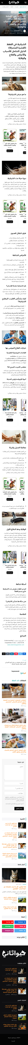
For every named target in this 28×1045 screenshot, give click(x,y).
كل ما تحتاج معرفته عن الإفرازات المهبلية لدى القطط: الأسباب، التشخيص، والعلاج (9, 835)
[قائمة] (25, 2)
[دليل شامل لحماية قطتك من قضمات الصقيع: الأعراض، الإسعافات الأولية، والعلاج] (14, 716)
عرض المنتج (9, 151)
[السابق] (4, 142)
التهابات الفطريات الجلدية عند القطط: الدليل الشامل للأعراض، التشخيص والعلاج (14, 702)
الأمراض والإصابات (22, 12)
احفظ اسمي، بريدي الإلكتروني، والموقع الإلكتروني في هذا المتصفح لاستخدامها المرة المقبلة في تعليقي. (14, 799)
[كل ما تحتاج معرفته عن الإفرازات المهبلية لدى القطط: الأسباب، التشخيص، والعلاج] (22, 835)
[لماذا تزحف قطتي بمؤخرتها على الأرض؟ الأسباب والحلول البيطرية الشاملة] (22, 846)
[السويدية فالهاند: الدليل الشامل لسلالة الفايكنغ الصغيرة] (22, 900)
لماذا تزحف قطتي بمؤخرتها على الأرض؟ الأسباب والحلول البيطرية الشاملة (9, 845)
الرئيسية (13, 1041)
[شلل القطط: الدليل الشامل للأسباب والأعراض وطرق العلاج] (14, 741)
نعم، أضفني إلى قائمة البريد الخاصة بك (14, 804)
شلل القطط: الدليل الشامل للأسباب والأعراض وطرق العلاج (15, 751)
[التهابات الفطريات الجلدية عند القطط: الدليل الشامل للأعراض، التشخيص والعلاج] (14, 691)
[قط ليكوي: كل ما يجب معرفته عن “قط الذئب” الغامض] (22, 825)
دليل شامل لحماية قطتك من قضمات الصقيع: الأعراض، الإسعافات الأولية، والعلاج (15, 727)
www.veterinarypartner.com (15, 644)
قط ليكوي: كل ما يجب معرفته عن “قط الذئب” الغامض (11, 825)
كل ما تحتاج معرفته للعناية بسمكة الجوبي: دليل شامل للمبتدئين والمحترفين (9, 855)
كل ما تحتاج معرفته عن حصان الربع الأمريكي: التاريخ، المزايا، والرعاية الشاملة (15, 663)
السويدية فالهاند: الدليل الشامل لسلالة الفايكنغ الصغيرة (10, 899)
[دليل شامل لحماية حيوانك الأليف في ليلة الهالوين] (22, 909)
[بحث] (2, 2)
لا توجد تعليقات (11, 33)
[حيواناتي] (14, 2)
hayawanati (17, 31)
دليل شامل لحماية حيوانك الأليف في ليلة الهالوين (10, 908)
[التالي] (23, 142)
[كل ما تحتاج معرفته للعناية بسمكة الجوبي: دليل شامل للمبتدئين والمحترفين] (22, 856)
